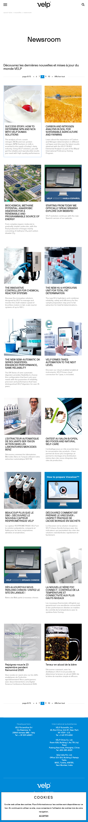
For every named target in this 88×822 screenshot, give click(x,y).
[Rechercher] (83, 4)
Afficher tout (60, 76)
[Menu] (5, 4)
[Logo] (44, 5)
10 (49, 76)
